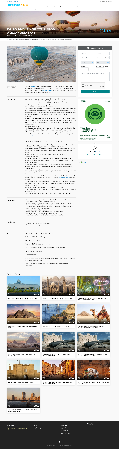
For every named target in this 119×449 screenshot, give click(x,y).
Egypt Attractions (39, 9)
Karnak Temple (31, 136)
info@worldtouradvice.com (14, 1)
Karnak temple (47, 90)
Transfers (105, 6)
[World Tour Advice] (18, 5)
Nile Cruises (69, 6)
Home (36, 6)
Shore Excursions (94, 6)
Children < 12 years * (102, 66)
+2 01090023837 (95, 154)
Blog (49, 9)
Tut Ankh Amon (64, 178)
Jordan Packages (44, 6)
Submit (95, 91)
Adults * (83, 66)
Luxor (33, 86)
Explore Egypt (38, 428)
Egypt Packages (57, 6)
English (103, 1)
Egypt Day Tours (81, 6)
